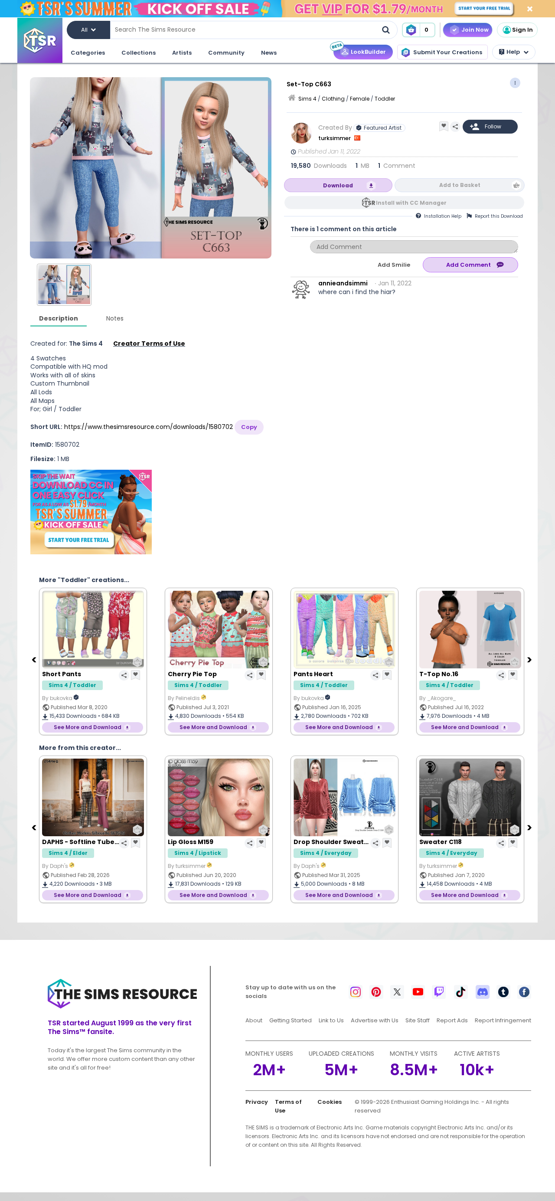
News (269, 53)
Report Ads (452, 1020)
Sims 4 (307, 98)
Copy (249, 427)
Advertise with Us (374, 1020)
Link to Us (331, 1020)
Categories (88, 53)
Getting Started (290, 1020)
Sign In (522, 30)
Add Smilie (394, 265)
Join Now (475, 30)
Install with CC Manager (411, 202)
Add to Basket (459, 185)
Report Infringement (503, 1020)
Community (226, 53)
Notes (115, 318)
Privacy (256, 1102)
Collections (138, 53)
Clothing (333, 98)
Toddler (385, 98)
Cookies (329, 1102)
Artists (182, 53)
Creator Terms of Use (149, 343)
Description (58, 318)
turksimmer (335, 138)
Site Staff (417, 1020)
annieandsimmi (343, 283)
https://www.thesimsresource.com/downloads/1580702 (148, 426)
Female (359, 98)
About (253, 1020)
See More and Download (87, 727)
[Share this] (455, 126)
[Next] (530, 659)
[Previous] (34, 659)
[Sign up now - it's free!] (91, 512)
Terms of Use (288, 1106)
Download (338, 185)
